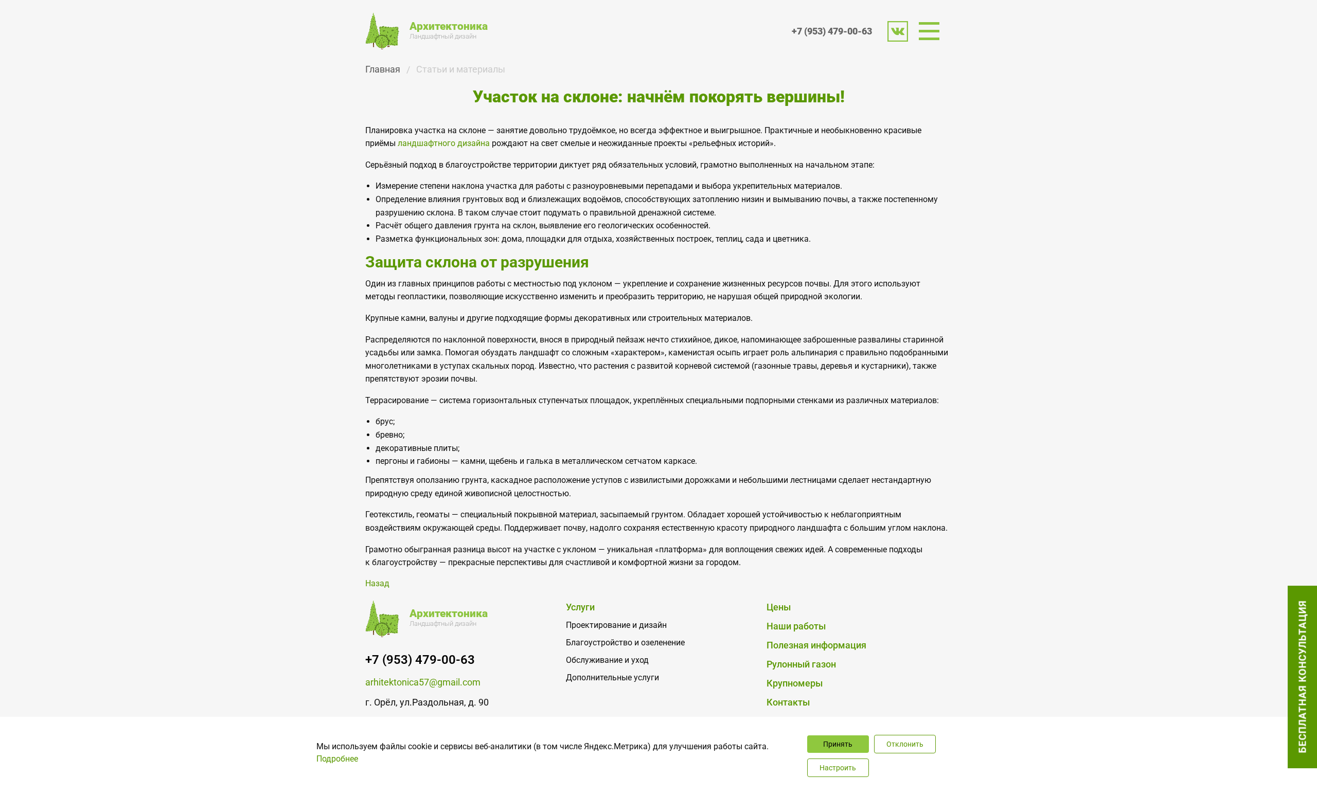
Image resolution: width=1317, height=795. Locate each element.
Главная (382, 69)
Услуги (580, 607)
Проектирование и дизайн (616, 625)
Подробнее (337, 759)
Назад (377, 583)
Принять (837, 744)
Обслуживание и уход (607, 660)
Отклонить (904, 744)
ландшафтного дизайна (444, 143)
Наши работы (796, 626)
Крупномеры (795, 683)
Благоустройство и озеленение (625, 642)
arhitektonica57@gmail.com (422, 682)
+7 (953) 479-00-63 (832, 31)
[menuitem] (932, 31)
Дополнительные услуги (612, 677)
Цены (779, 607)
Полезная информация (816, 645)
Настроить (838, 768)
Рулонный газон (801, 664)
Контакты (788, 702)
